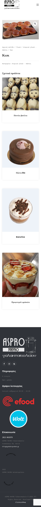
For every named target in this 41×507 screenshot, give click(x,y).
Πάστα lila (20, 172)
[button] (35, 24)
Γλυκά (18, 47)
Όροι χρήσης (7, 380)
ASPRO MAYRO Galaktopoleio (13, 472)
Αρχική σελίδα (8, 47)
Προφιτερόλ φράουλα (20, 302)
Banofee (20, 237)
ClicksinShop (20, 502)
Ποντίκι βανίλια (20, 115)
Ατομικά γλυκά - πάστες (21, 64)
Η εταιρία (6, 376)
